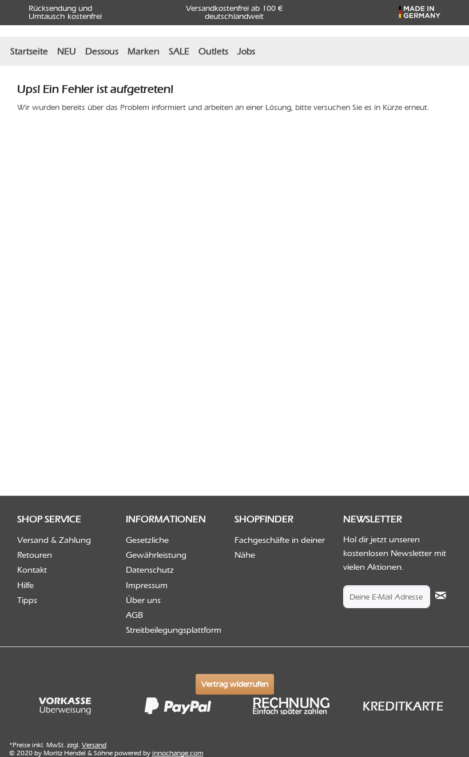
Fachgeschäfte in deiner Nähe (279, 547)
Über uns (143, 600)
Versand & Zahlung (54, 540)
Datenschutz (150, 570)
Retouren (34, 555)
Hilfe (25, 585)
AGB (134, 615)
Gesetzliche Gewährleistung (156, 547)
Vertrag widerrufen (234, 684)
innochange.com (177, 753)
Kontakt (32, 570)
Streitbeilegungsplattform (173, 630)
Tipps (27, 600)
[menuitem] (29, 51)
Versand (94, 745)
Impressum (147, 585)
